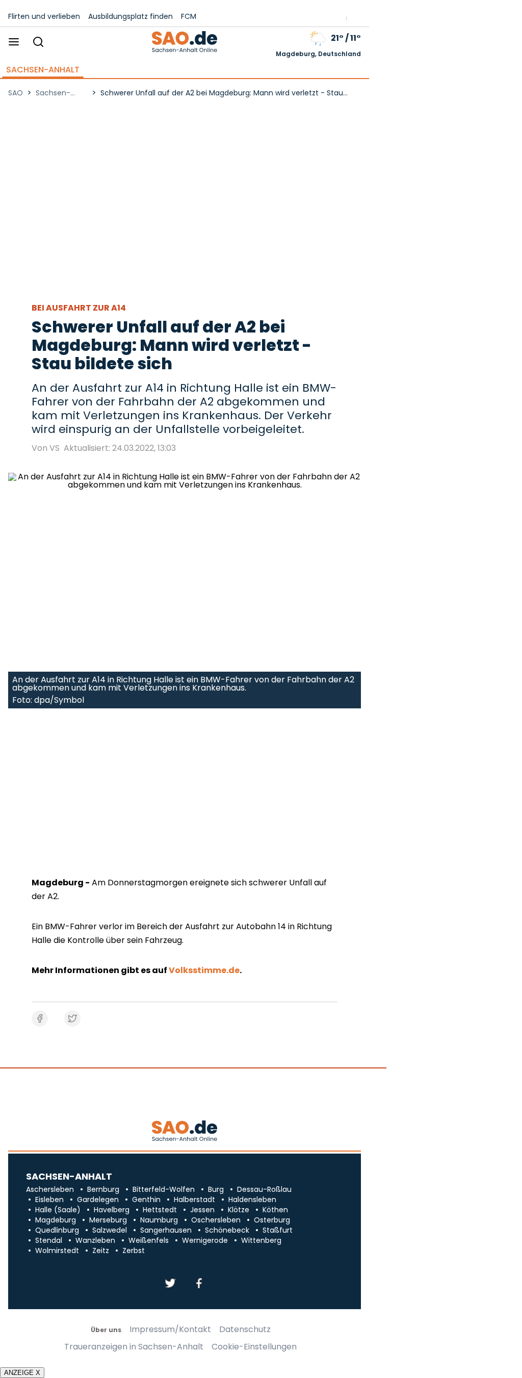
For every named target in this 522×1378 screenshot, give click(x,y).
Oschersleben (216, 1220)
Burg (216, 1189)
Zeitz (100, 1250)
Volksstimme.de (204, 970)
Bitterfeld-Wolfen (164, 1189)
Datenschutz (245, 1329)
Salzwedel (109, 1230)
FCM (188, 16)
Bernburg (103, 1189)
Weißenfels (148, 1240)
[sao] (184, 1131)
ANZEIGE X (22, 1372)
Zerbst (133, 1250)
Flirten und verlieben (44, 16)
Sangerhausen (166, 1230)
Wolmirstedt (57, 1250)
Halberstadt (194, 1199)
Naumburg (159, 1220)
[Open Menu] (14, 42)
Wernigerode (205, 1240)
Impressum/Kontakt (170, 1329)
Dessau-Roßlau (264, 1189)
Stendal (48, 1240)
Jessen (202, 1210)
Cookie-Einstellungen (254, 1347)
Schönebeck (227, 1230)
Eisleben (49, 1199)
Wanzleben (95, 1240)
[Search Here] (38, 42)
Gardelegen (98, 1199)
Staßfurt (278, 1230)
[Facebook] (199, 1284)
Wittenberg (261, 1240)
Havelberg (111, 1210)
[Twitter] (170, 1284)
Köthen (275, 1210)
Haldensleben (252, 1199)
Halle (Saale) (58, 1210)
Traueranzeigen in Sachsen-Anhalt (133, 1347)
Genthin (146, 1199)
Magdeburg (55, 1220)
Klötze (238, 1210)
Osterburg (272, 1220)
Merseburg (108, 1220)
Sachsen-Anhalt (43, 70)
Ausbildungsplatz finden (130, 16)
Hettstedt (160, 1210)
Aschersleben (50, 1189)
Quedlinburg (57, 1230)
